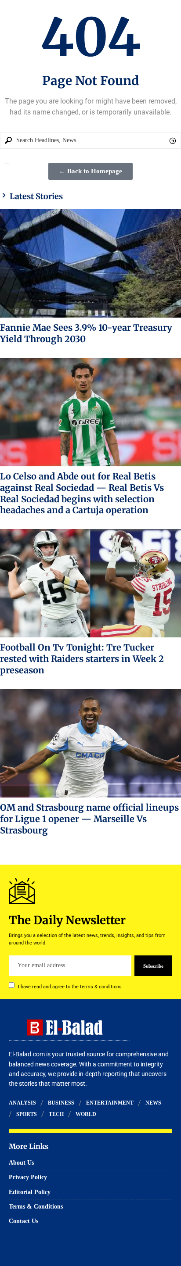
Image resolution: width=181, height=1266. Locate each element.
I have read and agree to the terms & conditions (70, 986)
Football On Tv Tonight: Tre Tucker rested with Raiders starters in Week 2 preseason (82, 659)
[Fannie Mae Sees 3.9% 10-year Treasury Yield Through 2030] (90, 263)
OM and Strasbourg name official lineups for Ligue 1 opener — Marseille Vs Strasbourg (89, 819)
